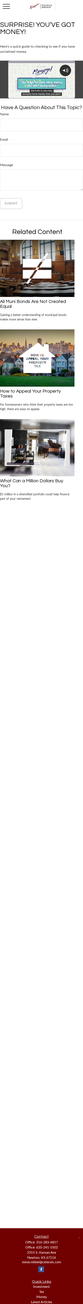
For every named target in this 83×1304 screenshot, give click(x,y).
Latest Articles (41, 1302)
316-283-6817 (47, 1242)
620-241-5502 (47, 1247)
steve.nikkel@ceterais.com (41, 1262)
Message (6, 165)
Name (4, 114)
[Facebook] (41, 1269)
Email (4, 139)
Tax (41, 1292)
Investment (41, 1286)
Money (41, 1297)
